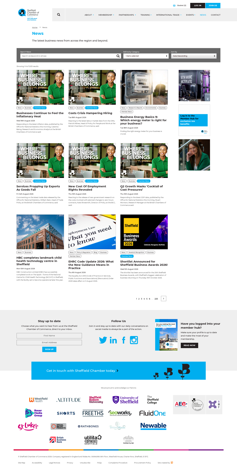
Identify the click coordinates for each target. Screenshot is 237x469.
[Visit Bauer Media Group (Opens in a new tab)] (34, 413)
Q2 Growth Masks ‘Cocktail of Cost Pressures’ (141, 188)
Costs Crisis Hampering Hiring (90, 113)
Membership (105, 15)
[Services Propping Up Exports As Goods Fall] (40, 160)
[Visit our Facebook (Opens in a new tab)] (123, 340)
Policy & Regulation (84, 252)
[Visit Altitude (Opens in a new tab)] (68, 400)
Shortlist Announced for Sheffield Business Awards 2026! (144, 263)
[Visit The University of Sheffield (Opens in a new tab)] (125, 400)
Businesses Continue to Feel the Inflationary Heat (40, 114)
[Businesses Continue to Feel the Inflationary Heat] (40, 87)
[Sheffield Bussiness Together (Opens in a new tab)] (214, 404)
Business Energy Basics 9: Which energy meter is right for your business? (143, 120)
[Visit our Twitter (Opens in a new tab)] (103, 340)
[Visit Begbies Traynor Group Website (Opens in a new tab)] (197, 404)
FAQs (99, 463)
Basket (181, 5)
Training (145, 15)
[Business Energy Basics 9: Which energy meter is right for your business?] (144, 87)
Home (34, 27)
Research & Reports (135, 108)
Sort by (174, 52)
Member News (127, 112)
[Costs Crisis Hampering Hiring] (92, 87)
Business (28, 108)
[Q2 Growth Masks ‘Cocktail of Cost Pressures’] (144, 160)
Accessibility (37, 463)
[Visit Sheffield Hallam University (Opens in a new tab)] (96, 400)
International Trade (168, 15)
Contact (215, 15)
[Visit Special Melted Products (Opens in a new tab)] (58, 426)
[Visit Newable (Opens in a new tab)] (153, 426)
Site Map (21, 463)
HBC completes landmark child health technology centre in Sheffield (39, 261)
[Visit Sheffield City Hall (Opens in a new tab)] (128, 439)
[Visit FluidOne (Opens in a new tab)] (152, 413)
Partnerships (126, 15)
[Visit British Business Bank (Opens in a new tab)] (58, 439)
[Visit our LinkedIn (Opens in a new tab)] (113, 340)
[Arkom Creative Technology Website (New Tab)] (171, 462)
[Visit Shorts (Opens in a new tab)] (66, 413)
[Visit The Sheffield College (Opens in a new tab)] (153, 400)
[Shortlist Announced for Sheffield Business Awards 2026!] (144, 231)
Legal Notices (54, 463)
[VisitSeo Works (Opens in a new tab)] (120, 413)
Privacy (70, 463)
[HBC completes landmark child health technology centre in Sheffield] (40, 231)
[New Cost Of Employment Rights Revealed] (92, 160)
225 (156, 299)
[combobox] (146, 56)
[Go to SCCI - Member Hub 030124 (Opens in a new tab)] (194, 120)
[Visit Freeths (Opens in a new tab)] (93, 413)
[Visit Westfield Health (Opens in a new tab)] (38, 400)
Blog (95, 252)
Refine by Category (131, 52)
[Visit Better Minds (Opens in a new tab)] (118, 426)
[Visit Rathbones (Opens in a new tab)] (88, 426)
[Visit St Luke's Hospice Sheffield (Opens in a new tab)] (28, 426)
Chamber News (39, 108)
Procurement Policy (142, 463)
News (203, 15)
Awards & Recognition (136, 252)
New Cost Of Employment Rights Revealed (87, 188)
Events (190, 15)
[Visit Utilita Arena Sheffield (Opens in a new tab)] (93, 439)
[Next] (163, 298)
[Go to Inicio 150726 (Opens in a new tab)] (194, 155)
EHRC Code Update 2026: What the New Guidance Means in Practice (91, 265)
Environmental (151, 108)
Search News (25, 52)
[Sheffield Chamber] (29, 14)
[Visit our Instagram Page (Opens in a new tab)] (134, 340)
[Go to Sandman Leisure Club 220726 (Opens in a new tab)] (194, 85)
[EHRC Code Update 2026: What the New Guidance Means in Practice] (92, 231)
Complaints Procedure (117, 463)
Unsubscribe (85, 463)
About (88, 15)
